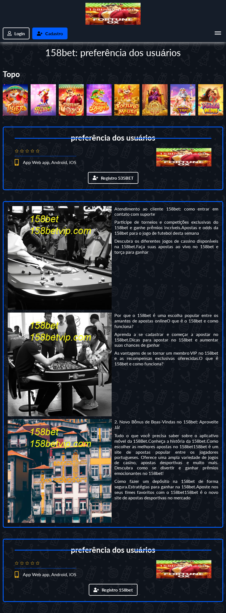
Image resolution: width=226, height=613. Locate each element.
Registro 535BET (117, 177)
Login (19, 33)
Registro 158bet (117, 589)
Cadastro (54, 33)
